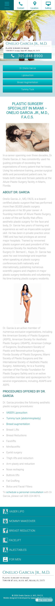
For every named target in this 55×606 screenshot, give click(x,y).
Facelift (15, 540)
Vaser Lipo (16, 511)
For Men (15, 559)
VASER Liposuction (16, 412)
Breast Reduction (22, 530)
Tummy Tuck (27, 89)
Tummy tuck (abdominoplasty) (23, 418)
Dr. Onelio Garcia (27, 68)
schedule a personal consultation (24, 492)
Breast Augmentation (27, 82)
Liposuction (27, 75)
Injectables (17, 549)
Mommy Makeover (22, 521)
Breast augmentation (18, 424)
